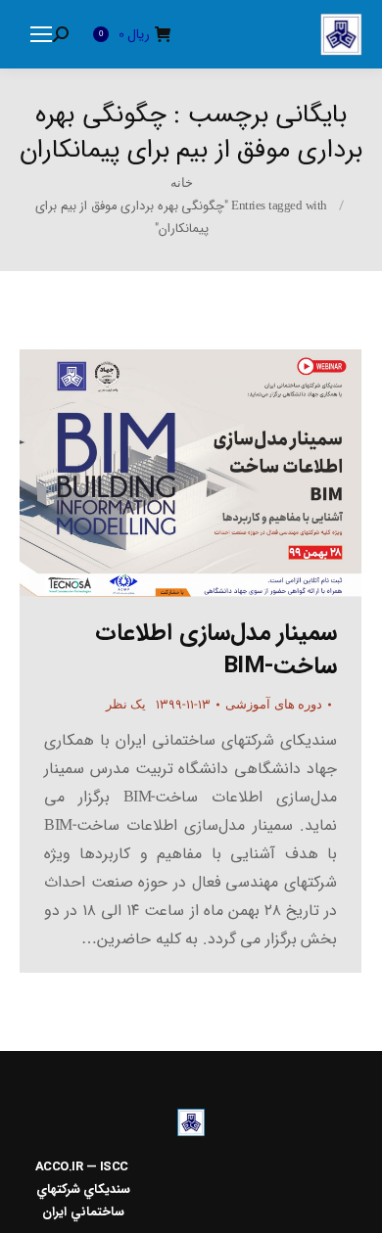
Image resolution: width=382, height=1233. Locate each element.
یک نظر (126, 704)
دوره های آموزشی (273, 704)
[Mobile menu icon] (41, 34)
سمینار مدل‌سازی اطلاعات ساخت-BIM (216, 650)
